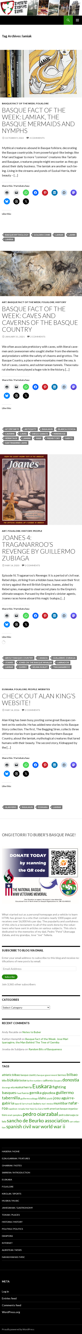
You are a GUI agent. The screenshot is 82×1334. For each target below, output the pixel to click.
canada (43, 658)
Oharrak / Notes (12, 1165)
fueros (25, 1093)
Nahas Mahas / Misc (13, 1257)
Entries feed (9, 1298)
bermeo (62, 1075)
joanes (9, 662)
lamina (9, 239)
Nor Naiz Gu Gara (34, 1109)
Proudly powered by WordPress (18, 1329)
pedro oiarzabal (40, 1114)
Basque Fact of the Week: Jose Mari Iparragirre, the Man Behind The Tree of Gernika (35, 1040)
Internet (7, 1243)
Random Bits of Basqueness (45, 1049)
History (60, 302)
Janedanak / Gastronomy (17, 1207)
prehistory (53, 438)
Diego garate (40, 433)
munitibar (61, 1103)
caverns (10, 433)
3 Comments (37, 137)
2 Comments (37, 336)
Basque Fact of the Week (18, 103)
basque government (47, 1075)
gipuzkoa (48, 1093)
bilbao (72, 1074)
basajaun (47, 429)
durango (6, 1087)
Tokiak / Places (11, 1214)
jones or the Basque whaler (35, 662)
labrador (63, 662)
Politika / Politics (12, 1228)
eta (13, 1087)
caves (23, 433)
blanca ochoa (67, 429)
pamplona (17, 1115)
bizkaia (13, 1080)
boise (23, 1080)
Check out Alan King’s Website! (38, 699)
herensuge (59, 433)
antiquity (30, 429)
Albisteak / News (12, 1250)
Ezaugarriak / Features (16, 1158)
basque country (29, 1075)
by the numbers (34, 1080)
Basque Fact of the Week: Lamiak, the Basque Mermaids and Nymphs (38, 120)
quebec (22, 667)
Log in (5, 1291)
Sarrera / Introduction (16, 1172)
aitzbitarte (12, 429)
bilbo (4, 1080)
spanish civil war (23, 1126)
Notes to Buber (32, 1032)
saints (69, 438)
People (37, 530)
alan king (10, 807)
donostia (70, 1079)
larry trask (27, 1103)
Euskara (7, 689)
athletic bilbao (11, 1074)
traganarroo (61, 667)
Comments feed (11, 1305)
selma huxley (40, 667)
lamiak (59, 235)
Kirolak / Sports (11, 1193)
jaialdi (50, 1098)
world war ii (53, 1126)
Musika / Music (10, 1200)
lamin (72, 235)
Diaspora (57, 1080)
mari (38, 438)
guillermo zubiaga (64, 658)
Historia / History (12, 1221)
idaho (42, 1098)
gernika (35, 1092)
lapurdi (18, 1103)
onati (10, 1115)
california (48, 1080)
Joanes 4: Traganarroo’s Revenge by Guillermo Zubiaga (38, 548)
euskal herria (23, 1087)
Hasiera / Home (11, 1151)
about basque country (19, 658)
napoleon (12, 1109)
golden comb (42, 235)
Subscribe (10, 976)
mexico (50, 1103)
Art (4, 302)
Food (19, 1093)
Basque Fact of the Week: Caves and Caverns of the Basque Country (40, 319)
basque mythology (16, 235)
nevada (21, 1109)
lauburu (37, 1103)
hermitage (11, 438)
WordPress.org (11, 1312)
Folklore (42, 103)
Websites (44, 689)
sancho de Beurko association (38, 1120)
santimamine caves (16, 443)
